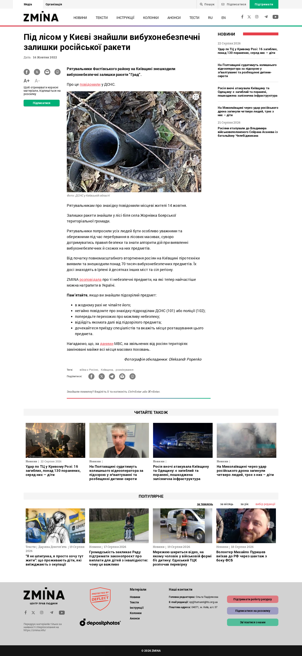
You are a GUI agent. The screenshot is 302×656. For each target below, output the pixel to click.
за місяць (226, 504)
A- (37, 80)
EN (223, 18)
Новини (80, 18)
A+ (27, 80)
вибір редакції (265, 504)
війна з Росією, (89, 369)
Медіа (28, 4)
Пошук (209, 4)
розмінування (124, 369)
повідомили (90, 84)
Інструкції (125, 18)
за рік (244, 504)
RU (210, 18)
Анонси (174, 18)
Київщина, (107, 369)
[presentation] (31, 524)
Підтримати (264, 4)
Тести (194, 18)
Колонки (151, 18)
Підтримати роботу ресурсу (252, 599)
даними (106, 343)
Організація (54, 4)
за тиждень (205, 504)
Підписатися (236, 4)
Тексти (102, 18)
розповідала (90, 279)
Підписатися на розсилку (252, 611)
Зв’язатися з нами (252, 622)
